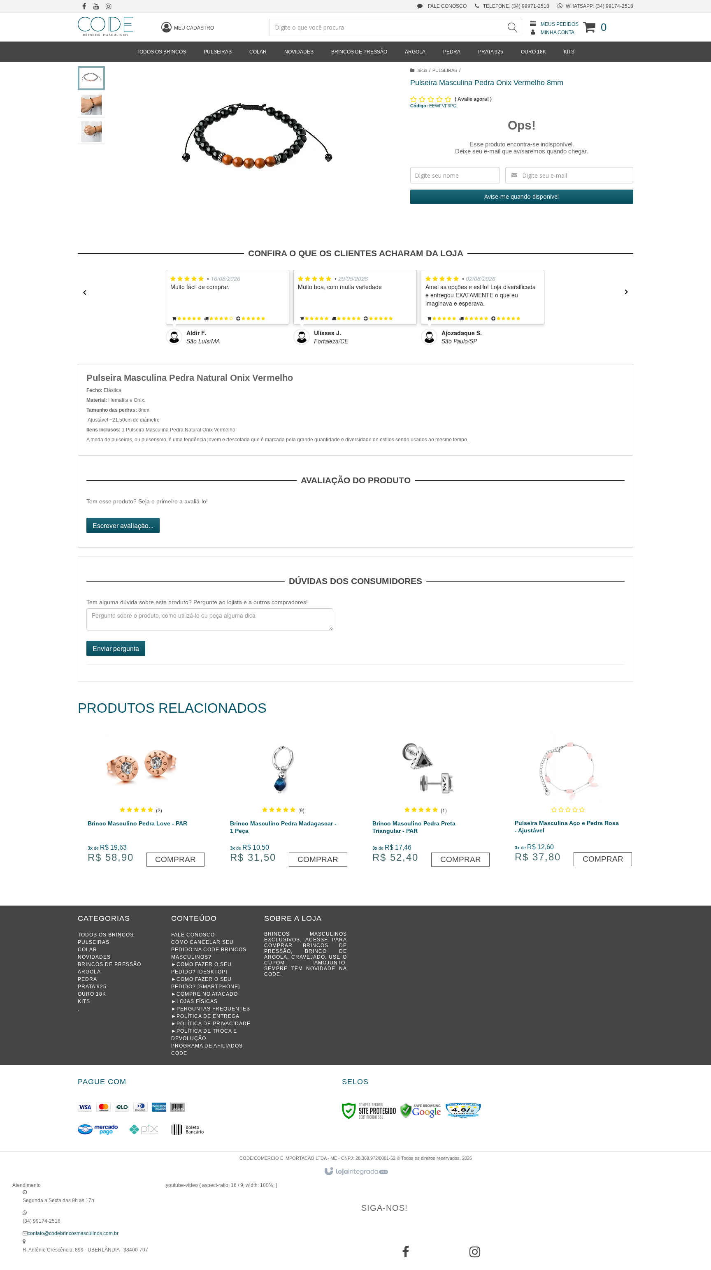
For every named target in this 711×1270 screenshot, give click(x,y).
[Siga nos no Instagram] (108, 7)
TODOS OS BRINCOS (106, 935)
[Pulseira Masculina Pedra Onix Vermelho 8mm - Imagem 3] (91, 132)
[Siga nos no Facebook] (84, 7)
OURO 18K (92, 994)
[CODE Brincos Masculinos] (105, 26)
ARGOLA (89, 972)
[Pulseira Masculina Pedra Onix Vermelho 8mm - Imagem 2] (91, 105)
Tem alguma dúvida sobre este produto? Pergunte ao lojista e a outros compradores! (197, 602)
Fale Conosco (447, 6)
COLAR (87, 949)
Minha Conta (557, 32)
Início (421, 70)
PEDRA (87, 979)
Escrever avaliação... (123, 525)
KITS (84, 1001)
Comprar (175, 859)
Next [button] (629, 292)
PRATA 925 (92, 987)
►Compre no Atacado (204, 994)
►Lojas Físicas (194, 1001)
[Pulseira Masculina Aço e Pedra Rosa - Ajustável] (568, 799)
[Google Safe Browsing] (420, 1110)
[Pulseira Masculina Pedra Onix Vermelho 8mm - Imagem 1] (91, 78)
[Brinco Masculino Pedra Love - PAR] (140, 800)
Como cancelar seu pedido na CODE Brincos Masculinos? (208, 949)
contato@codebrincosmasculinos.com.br (73, 1233)
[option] (229, 307)
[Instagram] (474, 1255)
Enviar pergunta (116, 648)
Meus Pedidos (560, 24)
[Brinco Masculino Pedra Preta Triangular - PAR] (425, 800)
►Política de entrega (205, 1016)
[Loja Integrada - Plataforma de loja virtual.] (356, 1172)
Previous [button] (82, 292)
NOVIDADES (94, 957)
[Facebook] (405, 1255)
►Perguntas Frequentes (210, 1009)
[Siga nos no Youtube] (96, 7)
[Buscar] (512, 27)
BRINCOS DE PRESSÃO (109, 964)
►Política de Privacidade (211, 1024)
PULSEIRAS (444, 70)
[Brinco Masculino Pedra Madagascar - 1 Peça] (283, 800)
